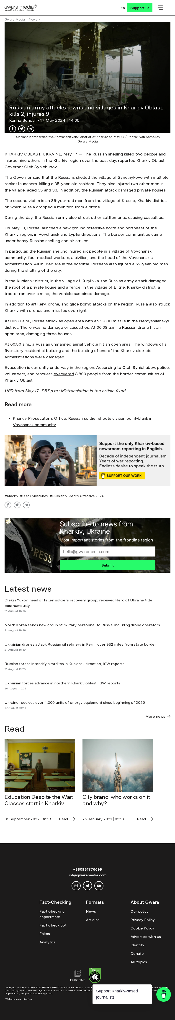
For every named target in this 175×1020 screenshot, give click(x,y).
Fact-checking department (51, 914)
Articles (93, 920)
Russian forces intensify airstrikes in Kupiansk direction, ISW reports (65, 663)
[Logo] (21, 8)
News (33, 19)
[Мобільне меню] (160, 7)
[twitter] (87, 885)
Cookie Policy (142, 928)
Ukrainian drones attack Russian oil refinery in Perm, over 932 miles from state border (80, 644)
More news (155, 716)
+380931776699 (87, 869)
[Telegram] (30, 128)
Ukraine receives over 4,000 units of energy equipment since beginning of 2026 (75, 702)
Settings (151, 1009)
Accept (98, 1009)
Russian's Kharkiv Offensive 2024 (78, 495)
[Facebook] (12, 128)
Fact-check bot (53, 925)
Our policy (140, 911)
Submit (107, 565)
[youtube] (98, 885)
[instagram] (76, 885)
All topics (139, 962)
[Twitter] (21, 128)
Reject (125, 1009)
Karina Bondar (23, 120)
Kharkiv (12, 495)
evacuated (64, 374)
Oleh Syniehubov (35, 495)
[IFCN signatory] (95, 976)
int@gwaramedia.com (87, 875)
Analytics (47, 942)
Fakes (44, 933)
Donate (137, 953)
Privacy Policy (143, 920)
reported (126, 160)
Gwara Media (15, 19)
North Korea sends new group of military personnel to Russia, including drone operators (82, 625)
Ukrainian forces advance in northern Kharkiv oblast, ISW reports (62, 683)
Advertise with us (146, 936)
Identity (137, 945)
